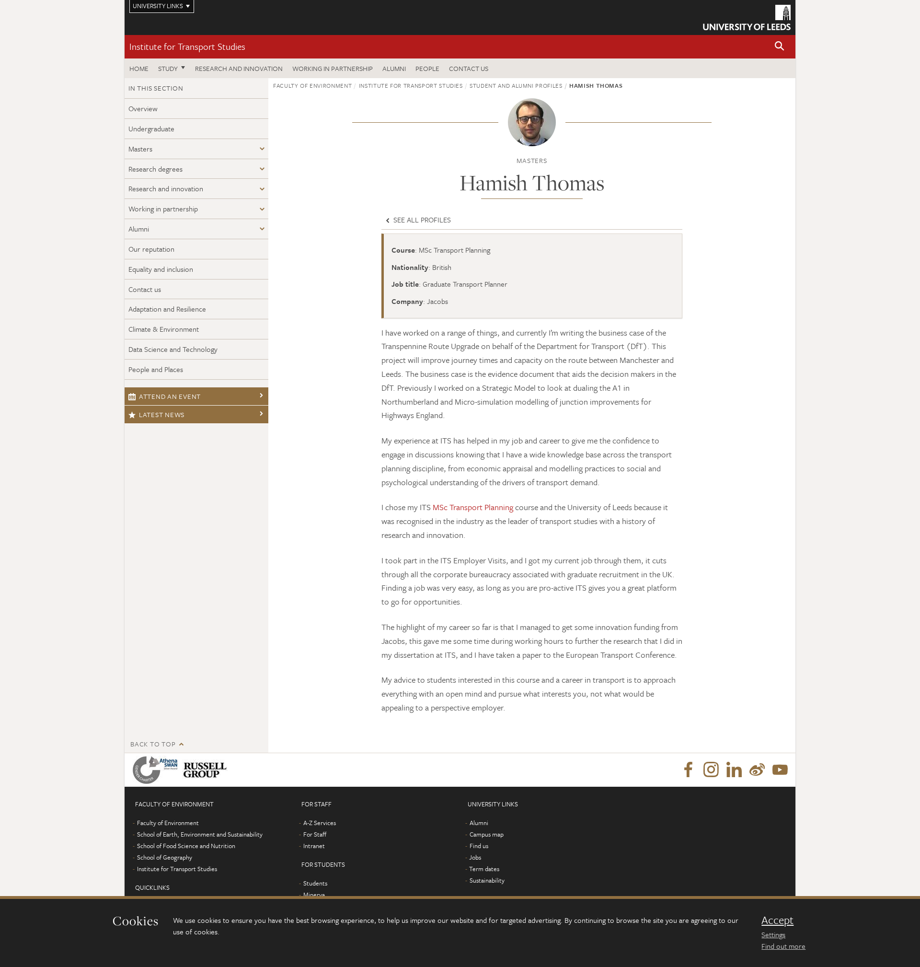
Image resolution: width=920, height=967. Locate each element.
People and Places (155, 369)
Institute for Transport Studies (187, 46)
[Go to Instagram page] (711, 770)
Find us (479, 845)
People (427, 68)
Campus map (487, 834)
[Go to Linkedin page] (734, 770)
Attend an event (170, 396)
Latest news (161, 414)
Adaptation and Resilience (167, 308)
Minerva (314, 894)
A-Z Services (319, 822)
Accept (777, 920)
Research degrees (155, 168)
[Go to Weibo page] (757, 770)
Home (139, 68)
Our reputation (151, 249)
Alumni (394, 68)
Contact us (468, 68)
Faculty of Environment (312, 85)
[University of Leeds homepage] (747, 17)
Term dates (484, 869)
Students (315, 883)
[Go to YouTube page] (780, 770)
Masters (140, 148)
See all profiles (421, 219)
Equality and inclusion (160, 269)
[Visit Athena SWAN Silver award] (157, 770)
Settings (773, 934)
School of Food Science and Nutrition (186, 845)
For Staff (314, 834)
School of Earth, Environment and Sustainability (200, 834)
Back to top (152, 744)
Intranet (314, 845)
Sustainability (487, 880)
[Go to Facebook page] (688, 770)
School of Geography (164, 857)
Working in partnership (332, 68)
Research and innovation (239, 68)
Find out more (783, 946)
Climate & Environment (163, 329)
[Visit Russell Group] (206, 770)
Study (168, 68)
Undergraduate (151, 128)
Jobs (475, 857)
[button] (780, 47)
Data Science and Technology (173, 349)
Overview (143, 108)
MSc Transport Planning (473, 507)
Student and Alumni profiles (516, 85)
